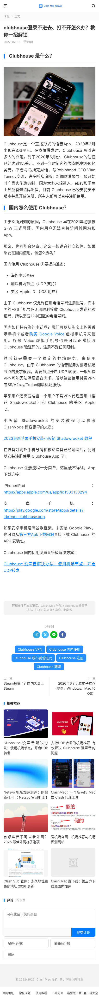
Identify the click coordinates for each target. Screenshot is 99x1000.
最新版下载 (74, 993)
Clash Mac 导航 (49, 6)
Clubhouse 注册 (71, 658)
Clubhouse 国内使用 (64, 649)
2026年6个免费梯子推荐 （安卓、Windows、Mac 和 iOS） (74, 688)
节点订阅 (57, 993)
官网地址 (8, 993)
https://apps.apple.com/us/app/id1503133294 (45, 492)
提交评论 (83, 932)
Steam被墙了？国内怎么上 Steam (24, 685)
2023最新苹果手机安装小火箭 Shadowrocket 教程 (48, 438)
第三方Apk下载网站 (36, 534)
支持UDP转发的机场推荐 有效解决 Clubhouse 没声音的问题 (73, 748)
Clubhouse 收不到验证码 (33, 658)
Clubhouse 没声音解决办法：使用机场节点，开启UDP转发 (26, 748)
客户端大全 (91, 993)
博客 (6, 16)
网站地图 (77, 979)
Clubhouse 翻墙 (49, 667)
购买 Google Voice (46, 334)
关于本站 (65, 979)
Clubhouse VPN (30, 649)
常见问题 (25, 993)
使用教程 (41, 993)
